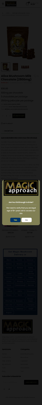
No (26, 220)
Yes (15, 220)
